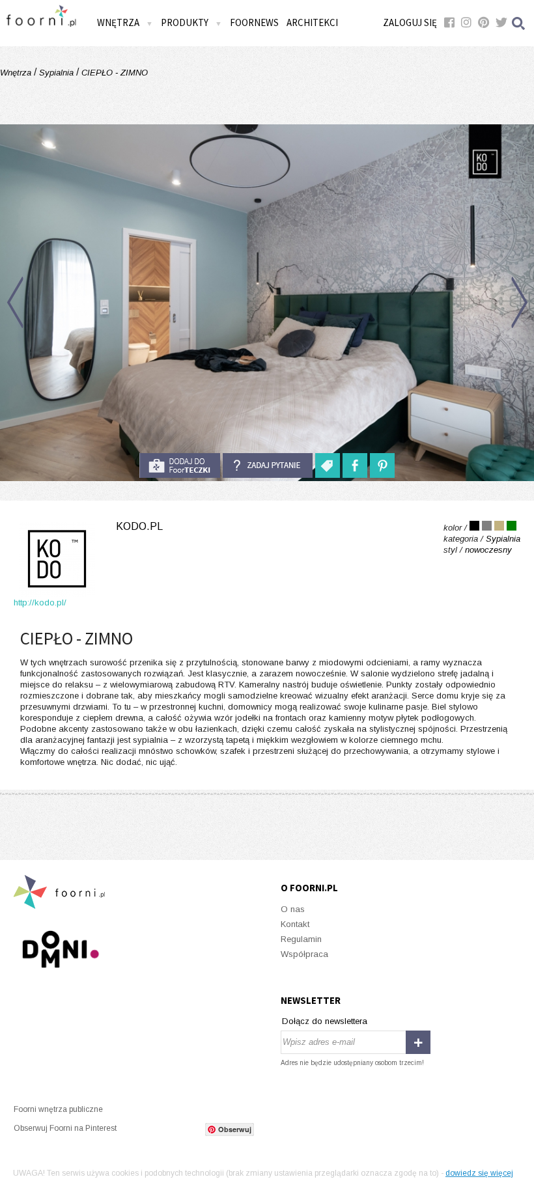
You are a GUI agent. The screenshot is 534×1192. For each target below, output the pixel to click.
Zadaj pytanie (268, 465)
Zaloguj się (410, 22)
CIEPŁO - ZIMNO (113, 72)
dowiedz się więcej (479, 1173)
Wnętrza (17, 72)
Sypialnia (56, 72)
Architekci (312, 22)
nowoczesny (488, 550)
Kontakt (295, 924)
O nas (293, 909)
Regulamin (301, 939)
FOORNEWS (254, 22)
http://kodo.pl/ (40, 602)
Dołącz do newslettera (324, 1021)
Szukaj (519, 23)
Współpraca (304, 954)
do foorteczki (179, 465)
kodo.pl (139, 526)
